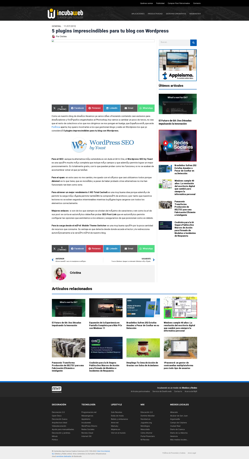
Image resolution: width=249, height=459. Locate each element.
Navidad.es (145, 419)
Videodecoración (59, 426)
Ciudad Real (175, 426)
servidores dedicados (63, 456)
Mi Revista (145, 439)
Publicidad (160, 3)
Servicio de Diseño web (162, 391)
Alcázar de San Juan (179, 415)
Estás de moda (117, 415)
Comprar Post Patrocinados (179, 3)
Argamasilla (175, 419)
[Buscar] (193, 43)
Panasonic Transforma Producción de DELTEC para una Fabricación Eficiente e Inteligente (185, 208)
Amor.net (115, 422)
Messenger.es (87, 415)
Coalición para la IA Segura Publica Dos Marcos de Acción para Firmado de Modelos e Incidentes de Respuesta (185, 229)
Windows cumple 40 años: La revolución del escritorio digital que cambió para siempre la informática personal (185, 188)
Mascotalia (145, 429)
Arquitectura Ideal (59, 422)
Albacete (174, 412)
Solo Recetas (116, 412)
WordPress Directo (89, 426)
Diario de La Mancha (179, 433)
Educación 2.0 (147, 412)
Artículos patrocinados (140, 391)
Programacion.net (88, 412)
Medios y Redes (189, 388)
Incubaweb (86, 422)
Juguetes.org (146, 422)
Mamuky (114, 426)
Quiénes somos (146, 3)
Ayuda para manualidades (63, 429)
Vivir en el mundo (118, 433)
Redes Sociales (87, 429)
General (56, 26)
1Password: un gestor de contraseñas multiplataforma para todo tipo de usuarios (178, 365)
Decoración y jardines (61, 433)
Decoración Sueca (59, 419)
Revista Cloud (87, 433)
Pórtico (55, 439)
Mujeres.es (115, 429)
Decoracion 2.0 (58, 412)
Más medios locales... (179, 439)
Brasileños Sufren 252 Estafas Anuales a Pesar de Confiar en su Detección (185, 169)
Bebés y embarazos (119, 419)
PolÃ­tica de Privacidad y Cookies (173, 453)
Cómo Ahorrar (146, 433)
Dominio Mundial (147, 415)
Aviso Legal (192, 453)
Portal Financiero (148, 436)
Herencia (174, 436)
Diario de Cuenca (177, 429)
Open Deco (56, 415)
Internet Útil (86, 436)
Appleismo (85, 419)
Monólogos (145, 426)
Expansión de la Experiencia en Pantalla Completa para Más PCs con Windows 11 (105, 325)
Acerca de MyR (191, 391)
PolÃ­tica (56, 127)
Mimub (55, 436)
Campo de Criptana (178, 422)
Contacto (197, 3)
